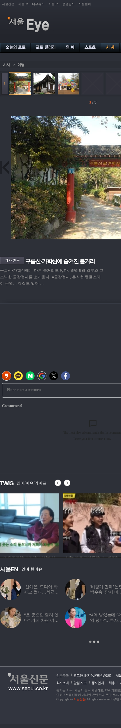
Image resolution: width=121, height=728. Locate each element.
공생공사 (68, 4)
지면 (90, 676)
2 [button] (94, 642)
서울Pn (23, 4)
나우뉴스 (38, 4)
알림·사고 (80, 683)
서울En (53, 4)
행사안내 (97, 683)
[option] (41, 522)
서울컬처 (85, 4)
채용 (112, 683)
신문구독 (62, 676)
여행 (20, 65)
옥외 (107, 676)
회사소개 (62, 683)
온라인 (98, 676)
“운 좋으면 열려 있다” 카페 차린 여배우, (41, 620)
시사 (6, 65)
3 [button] (98, 642)
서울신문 (8, 4)
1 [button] (90, 642)
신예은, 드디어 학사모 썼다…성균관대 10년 (41, 592)
